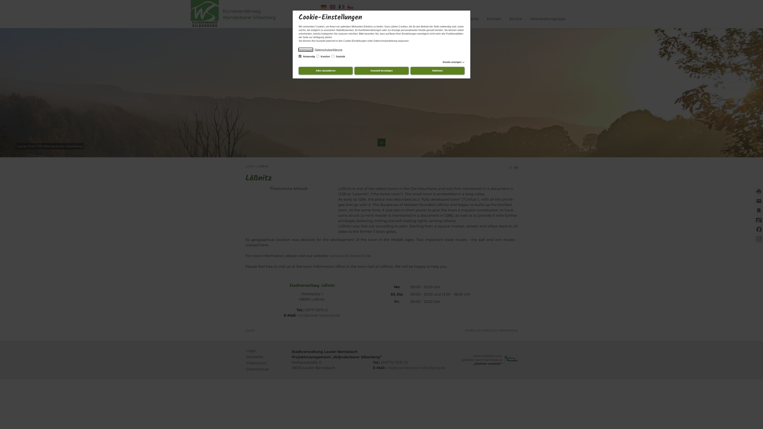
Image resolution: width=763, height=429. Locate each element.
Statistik (340, 56)
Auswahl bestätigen (381, 70)
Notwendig (309, 56)
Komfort (325, 56)
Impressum (306, 49)
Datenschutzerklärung (328, 49)
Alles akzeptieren (325, 70)
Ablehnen (437, 70)
